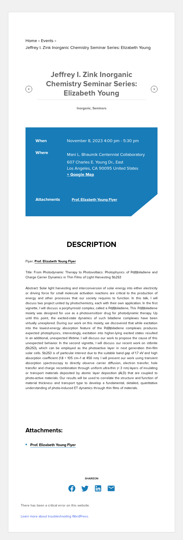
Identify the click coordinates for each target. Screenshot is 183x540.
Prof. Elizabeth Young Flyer (94, 199)
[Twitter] (85, 488)
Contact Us (103, 5)
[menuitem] (18, 19)
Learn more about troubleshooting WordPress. (55, 516)
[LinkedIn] (98, 488)
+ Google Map (80, 174)
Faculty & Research (90, 19)
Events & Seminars (56, 19)
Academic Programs (127, 19)
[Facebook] (72, 488)
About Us (18, 19)
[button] (170, 6)
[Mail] (111, 488)
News (33, 19)
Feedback (151, 5)
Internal (127, 5)
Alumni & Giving (160, 19)
